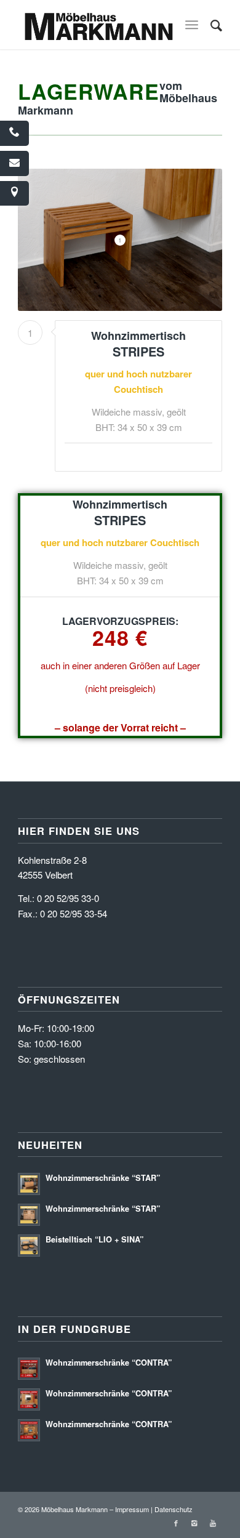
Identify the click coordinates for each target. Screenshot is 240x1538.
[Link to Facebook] (176, 1522)
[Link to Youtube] (213, 1522)
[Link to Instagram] (194, 1522)
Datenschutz (173, 1509)
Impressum (132, 1509)
